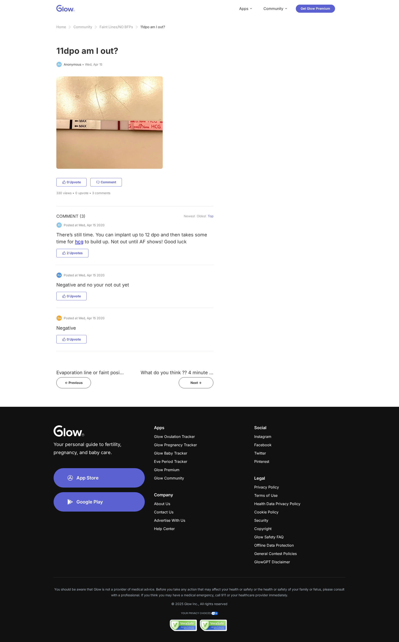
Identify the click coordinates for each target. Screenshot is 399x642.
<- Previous (74, 383)
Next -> (196, 383)
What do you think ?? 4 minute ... (177, 372)
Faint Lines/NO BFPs (116, 27)
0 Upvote (74, 182)
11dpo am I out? (152, 27)
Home (61, 27)
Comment (108, 182)
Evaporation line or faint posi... (90, 372)
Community (82, 27)
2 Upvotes (75, 253)
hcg (79, 241)
